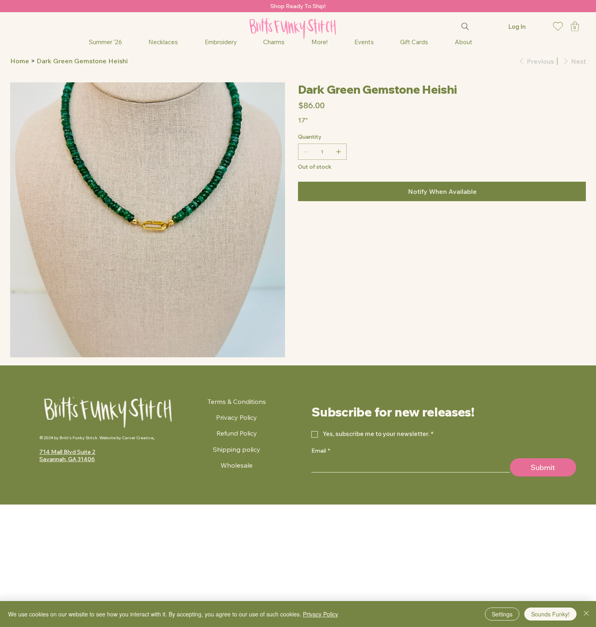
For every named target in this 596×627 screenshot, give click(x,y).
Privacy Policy (236, 417)
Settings (502, 614)
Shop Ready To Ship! (298, 6)
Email (320, 450)
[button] (575, 26)
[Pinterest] (311, 223)
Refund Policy (237, 433)
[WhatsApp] (300, 223)
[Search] (465, 26)
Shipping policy (236, 449)
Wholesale (237, 465)
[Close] (586, 614)
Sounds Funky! (550, 614)
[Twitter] (317, 223)
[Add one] (338, 152)
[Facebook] (306, 223)
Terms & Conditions (237, 401)
